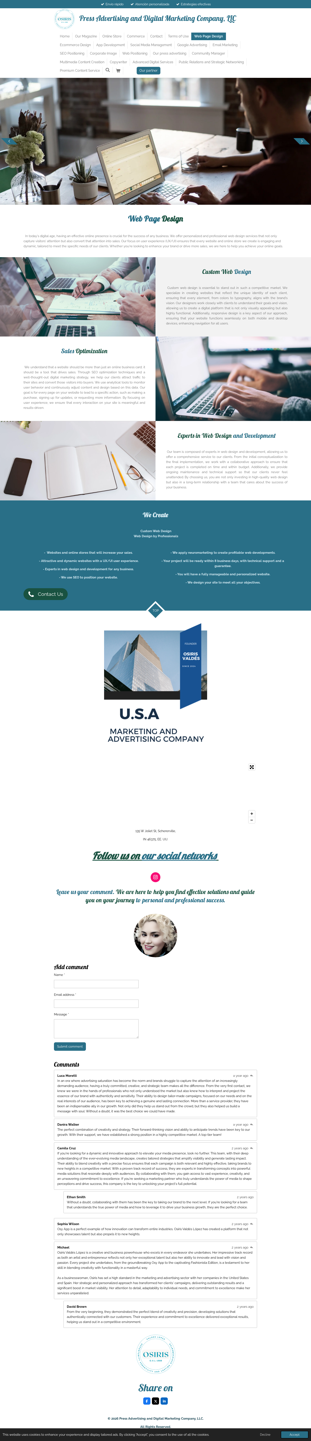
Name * (59, 975)
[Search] (108, 70)
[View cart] (118, 70)
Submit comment (70, 1046)
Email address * (65, 995)
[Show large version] (155, 689)
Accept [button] (295, 1434)
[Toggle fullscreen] (252, 767)
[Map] (155, 793)
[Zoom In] (252, 813)
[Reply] (251, 1076)
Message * (61, 1014)
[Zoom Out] (252, 820)
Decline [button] (265, 1434)
